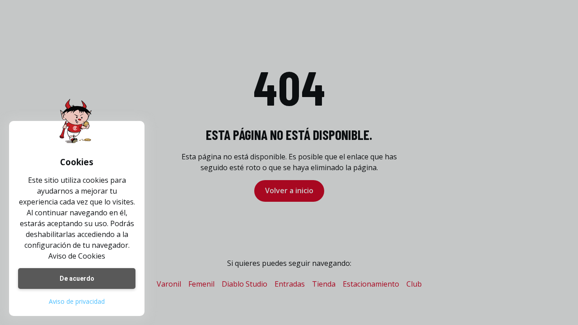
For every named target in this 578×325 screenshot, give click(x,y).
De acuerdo (77, 278)
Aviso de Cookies (76, 256)
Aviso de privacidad (77, 301)
